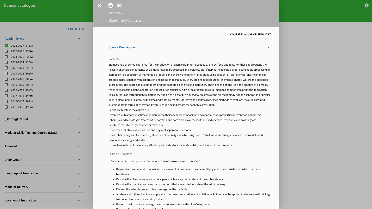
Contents (114, 59)
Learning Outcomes (120, 153)
